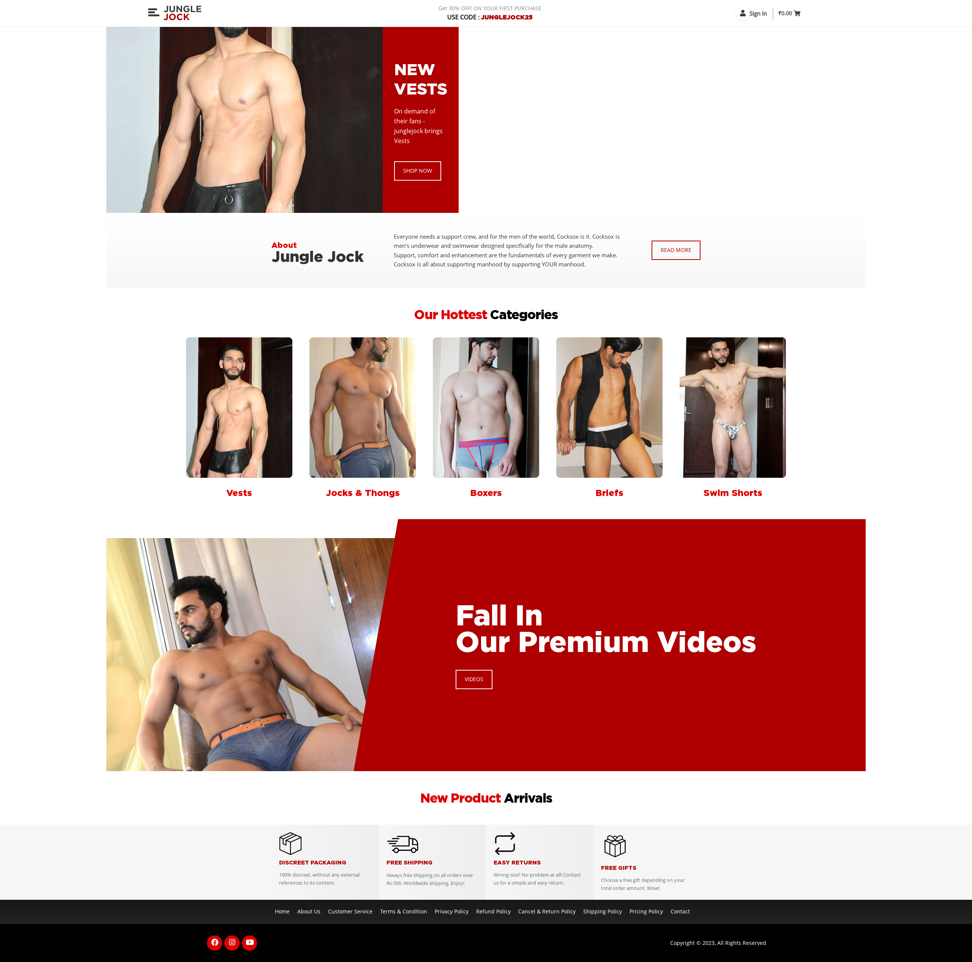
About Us (308, 911)
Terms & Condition (403, 911)
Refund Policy (493, 911)
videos (474, 679)
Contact (680, 911)
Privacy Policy (452, 911)
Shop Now (417, 170)
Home (282, 911)
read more (676, 249)
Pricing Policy (646, 911)
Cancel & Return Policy (547, 911)
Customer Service (350, 911)
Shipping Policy (602, 911)
